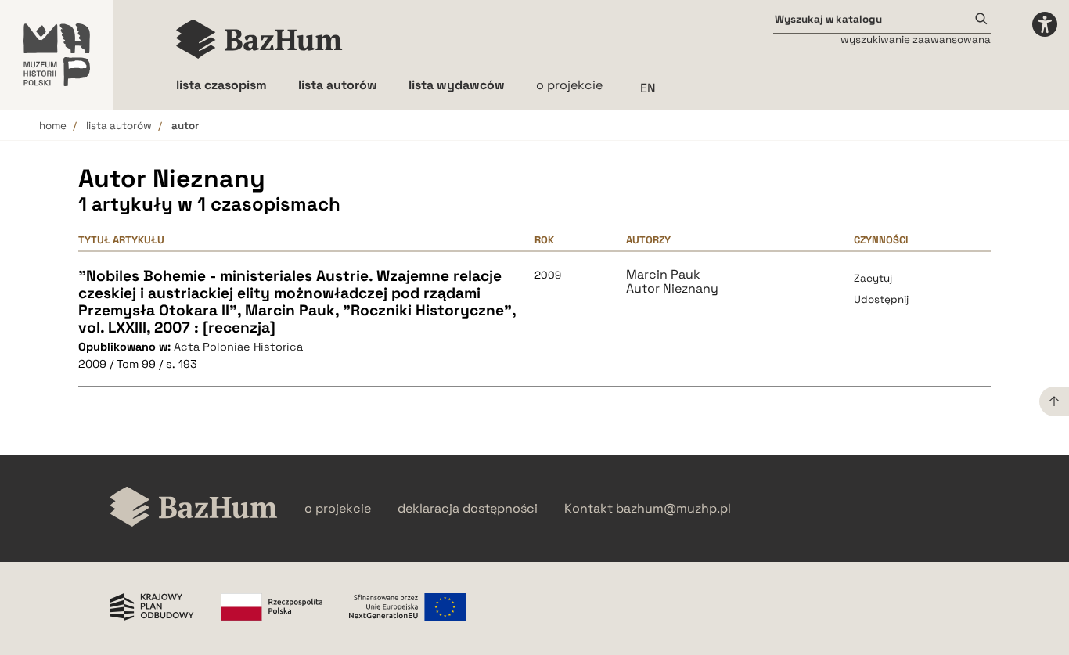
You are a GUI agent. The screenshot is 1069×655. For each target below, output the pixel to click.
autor (185, 125)
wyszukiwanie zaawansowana (915, 39)
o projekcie (569, 85)
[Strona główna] (259, 39)
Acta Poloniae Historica (238, 347)
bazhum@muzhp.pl (673, 509)
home (53, 125)
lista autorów (119, 125)
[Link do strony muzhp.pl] (56, 55)
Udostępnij (881, 299)
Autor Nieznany (672, 289)
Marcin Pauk (663, 275)
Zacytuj (873, 278)
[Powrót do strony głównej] (194, 508)
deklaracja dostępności (468, 509)
